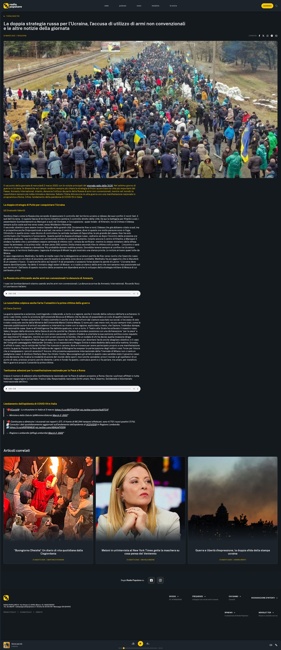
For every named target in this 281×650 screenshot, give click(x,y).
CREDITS (39, 612)
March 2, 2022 (60, 415)
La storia (173, 6)
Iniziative (155, 6)
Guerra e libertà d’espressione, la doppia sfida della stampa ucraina (232, 552)
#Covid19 (14, 409)
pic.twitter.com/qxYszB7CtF (94, 409)
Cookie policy (26, 612)
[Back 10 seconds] (133, 643)
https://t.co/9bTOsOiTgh (67, 409)
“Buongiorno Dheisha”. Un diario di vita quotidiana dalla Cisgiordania (48, 552)
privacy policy (10, 612)
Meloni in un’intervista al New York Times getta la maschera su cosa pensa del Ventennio (140, 552)
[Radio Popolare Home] (13, 5)
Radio (106, 6)
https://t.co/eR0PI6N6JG (22, 427)
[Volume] (271, 645)
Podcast (122, 6)
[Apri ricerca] (276, 6)
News (139, 6)
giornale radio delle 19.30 (100, 185)
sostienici (267, 6)
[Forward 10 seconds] (148, 643)
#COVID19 (91, 424)
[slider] (124, 648)
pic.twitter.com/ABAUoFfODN (50, 427)
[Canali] (276, 645)
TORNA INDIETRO (13, 16)
